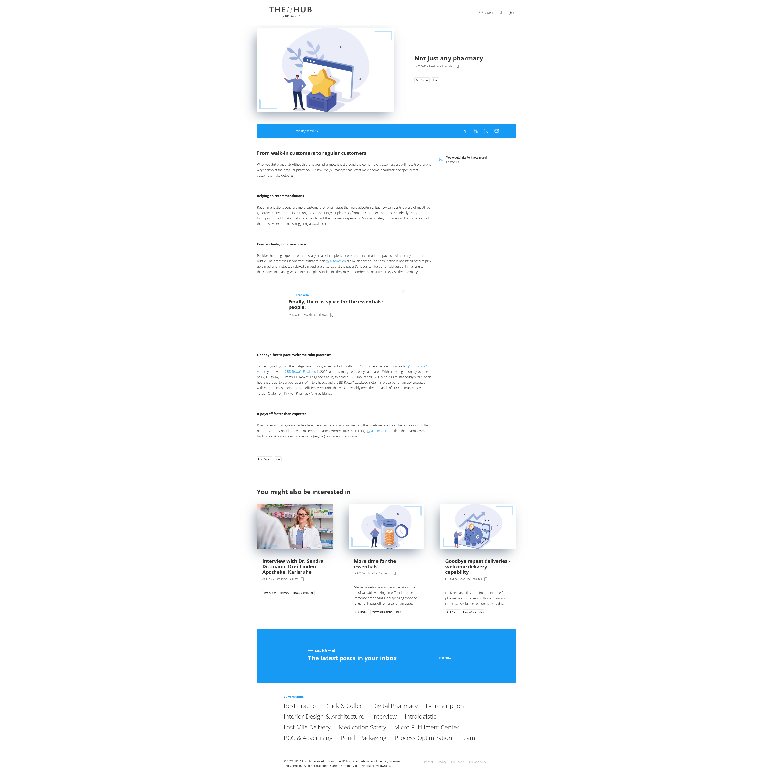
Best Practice (301, 706)
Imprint (428, 762)
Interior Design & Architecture (324, 716)
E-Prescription (445, 706)
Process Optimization (423, 738)
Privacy (442, 762)
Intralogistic (420, 716)
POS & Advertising (308, 738)
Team (467, 738)
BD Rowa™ (457, 762)
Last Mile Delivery (307, 727)
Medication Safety (362, 727)
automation (338, 261)
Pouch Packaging (363, 738)
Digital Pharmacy (395, 706)
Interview (384, 716)
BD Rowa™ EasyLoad (301, 371)
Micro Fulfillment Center (426, 727)
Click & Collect (345, 706)
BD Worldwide (478, 762)
